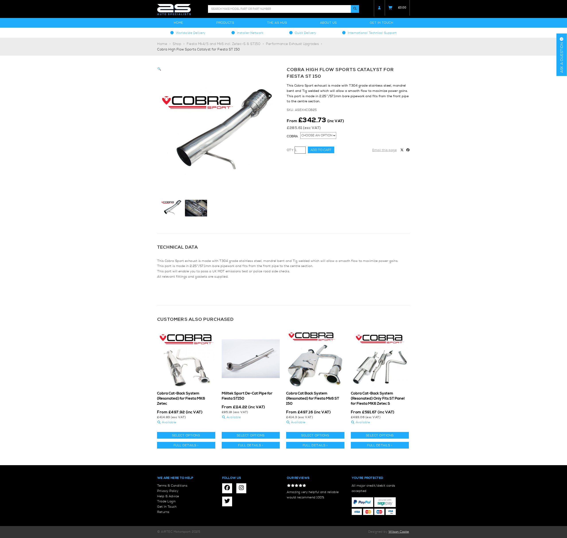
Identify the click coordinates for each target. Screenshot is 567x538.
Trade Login (166, 501)
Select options (186, 435)
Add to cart (321, 150)
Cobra (292, 136)
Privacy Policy (167, 491)
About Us (328, 23)
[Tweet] (402, 150)
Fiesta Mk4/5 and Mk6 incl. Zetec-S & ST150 (223, 44)
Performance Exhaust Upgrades (292, 44)
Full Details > (186, 445)
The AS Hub (277, 23)
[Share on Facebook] (408, 150)
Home (178, 23)
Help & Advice (168, 496)
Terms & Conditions (172, 486)
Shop (177, 44)
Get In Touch (381, 23)
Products (225, 23)
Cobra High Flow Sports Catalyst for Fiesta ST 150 (198, 49)
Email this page (384, 150)
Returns (163, 512)
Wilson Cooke (398, 532)
